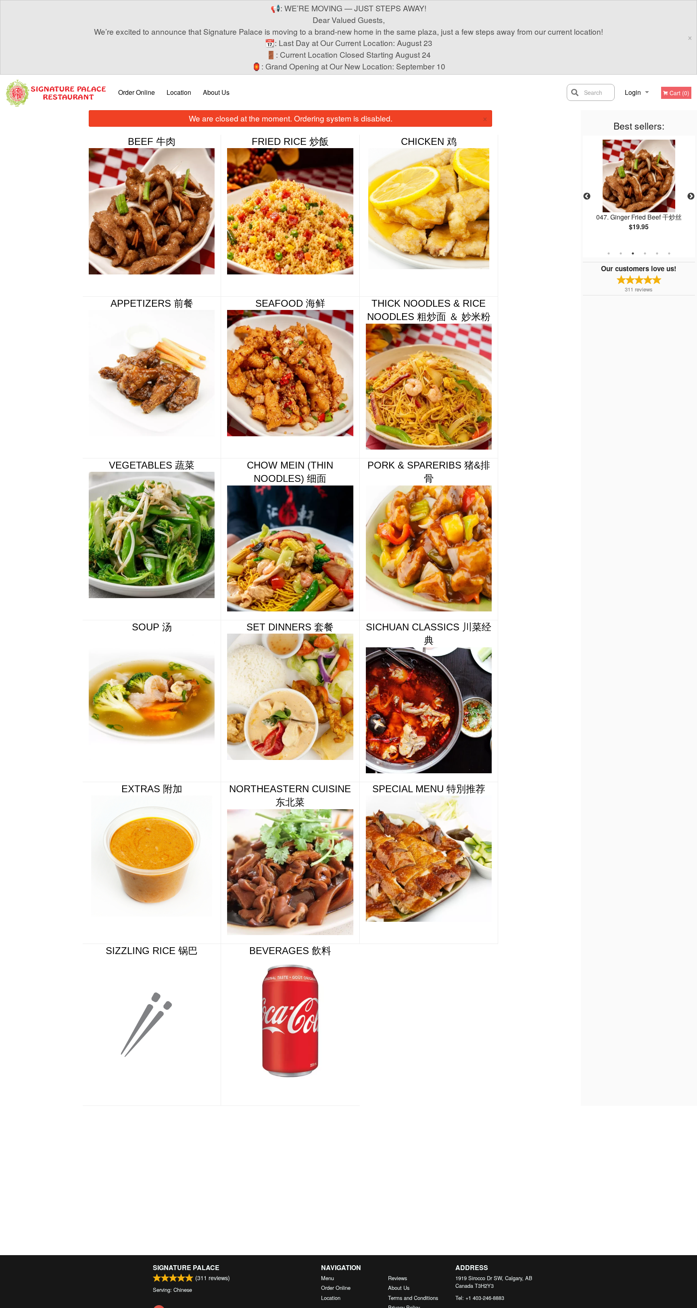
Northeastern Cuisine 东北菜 (290, 795)
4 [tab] (645, 253)
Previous (587, 197)
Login (633, 92)
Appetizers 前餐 (152, 303)
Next (691, 197)
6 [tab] (669, 253)
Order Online (136, 92)
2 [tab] (621, 253)
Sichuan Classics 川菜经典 (428, 634)
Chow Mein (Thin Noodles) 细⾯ (290, 472)
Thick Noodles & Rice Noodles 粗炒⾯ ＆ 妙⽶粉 (428, 310)
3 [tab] (633, 253)
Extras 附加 (151, 788)
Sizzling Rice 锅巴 (152, 950)
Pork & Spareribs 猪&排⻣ (428, 472)
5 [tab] (657, 253)
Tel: (479, 1298)
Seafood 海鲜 (290, 303)
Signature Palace (186, 1267)
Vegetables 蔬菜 (151, 465)
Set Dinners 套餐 (290, 627)
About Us (216, 92)
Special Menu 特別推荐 (428, 788)
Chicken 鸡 (429, 141)
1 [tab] (609, 253)
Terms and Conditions (413, 1298)
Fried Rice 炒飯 (290, 141)
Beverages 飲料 (290, 950)
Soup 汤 (152, 627)
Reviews (397, 1278)
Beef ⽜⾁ (151, 141)
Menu (327, 1278)
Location (179, 92)
